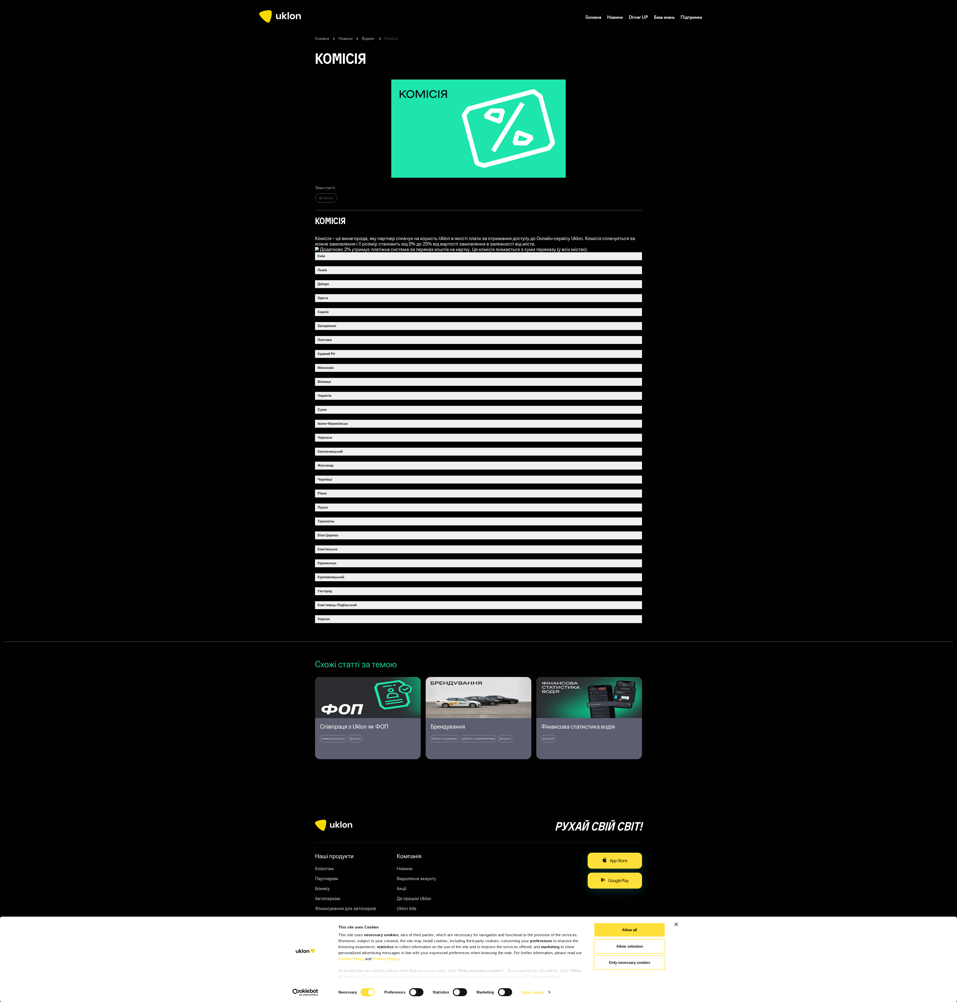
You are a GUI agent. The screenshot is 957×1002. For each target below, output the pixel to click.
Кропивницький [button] (331, 577)
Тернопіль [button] (326, 521)
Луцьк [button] (323, 507)
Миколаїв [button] (326, 368)
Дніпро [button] (323, 284)
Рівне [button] (322, 493)
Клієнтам (324, 868)
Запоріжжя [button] (327, 326)
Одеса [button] (323, 298)
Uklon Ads (406, 908)
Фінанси (326, 198)
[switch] (416, 992)
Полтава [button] (325, 340)
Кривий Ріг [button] (326, 354)
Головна (593, 17)
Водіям (368, 39)
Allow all (629, 930)
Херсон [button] (324, 619)
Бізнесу (322, 888)
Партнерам (326, 878)
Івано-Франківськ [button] (333, 423)
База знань (664, 17)
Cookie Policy (351, 959)
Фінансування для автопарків (345, 908)
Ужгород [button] (325, 591)
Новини (615, 17)
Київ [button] (321, 256)
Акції (401, 888)
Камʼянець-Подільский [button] (337, 605)
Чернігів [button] (324, 396)
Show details (532, 992)
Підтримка (691, 17)
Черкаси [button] (325, 437)
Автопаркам (327, 898)
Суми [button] (322, 410)
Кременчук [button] (327, 563)
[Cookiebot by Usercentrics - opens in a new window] (305, 992)
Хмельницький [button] (330, 451)
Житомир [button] (325, 465)
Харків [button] (323, 312)
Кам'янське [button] (327, 549)
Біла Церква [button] (328, 535)
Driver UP (638, 17)
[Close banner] (676, 924)
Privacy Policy (386, 959)
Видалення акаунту (416, 878)
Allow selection (629, 946)
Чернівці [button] (325, 479)
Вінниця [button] (324, 382)
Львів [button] (322, 270)
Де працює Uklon (414, 898)
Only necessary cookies (629, 962)
